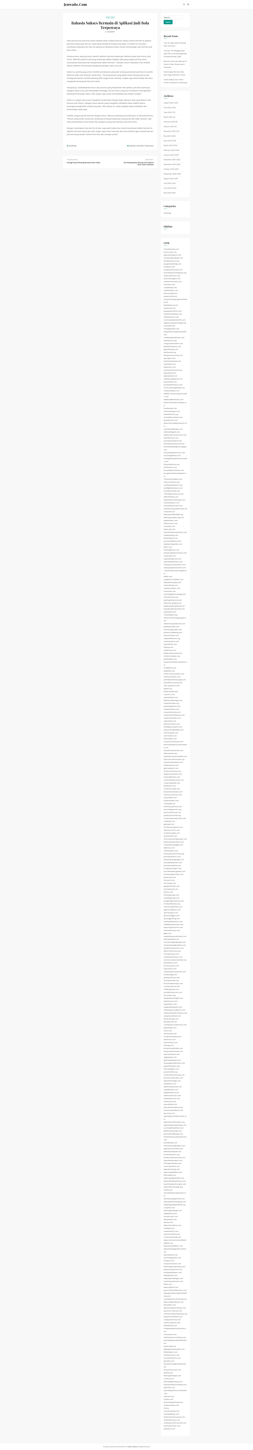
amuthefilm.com (170, 797)
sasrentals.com (170, 591)
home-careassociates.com (174, 674)
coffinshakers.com (171, 851)
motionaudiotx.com (171, 1405)
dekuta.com (168, 1222)
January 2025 (169, 155)
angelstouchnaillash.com (173, 579)
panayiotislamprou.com (173, 385)
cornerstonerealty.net (172, 1237)
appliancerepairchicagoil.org (175, 323)
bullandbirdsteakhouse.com (175, 1181)
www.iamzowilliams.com (173, 1246)
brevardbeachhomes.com (174, 470)
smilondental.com (171, 585)
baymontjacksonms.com (173, 927)
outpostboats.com (171, 697)
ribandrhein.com (170, 644)
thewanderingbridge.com (174, 859)
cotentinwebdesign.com (173, 429)
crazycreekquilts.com (172, 783)
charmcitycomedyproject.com (175, 839)
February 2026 (169, 122)
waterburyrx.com (170, 1001)
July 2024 (167, 183)
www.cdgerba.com (171, 1287)
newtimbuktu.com (171, 290)
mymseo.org (169, 1396)
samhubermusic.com (172, 1426)
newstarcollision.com (172, 588)
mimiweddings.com (171, 1414)
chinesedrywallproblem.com (175, 945)
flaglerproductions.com (173, 774)
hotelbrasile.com (170, 408)
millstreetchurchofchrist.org (175, 1337)
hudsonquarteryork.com (173, 1281)
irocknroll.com (169, 511)
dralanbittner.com (171, 538)
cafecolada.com (170, 721)
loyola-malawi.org (171, 691)
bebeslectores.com (171, 438)
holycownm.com (170, 969)
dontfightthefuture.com (173, 488)
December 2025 (170, 131)
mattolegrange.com (171, 898)
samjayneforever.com (172, 1319)
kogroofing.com (170, 373)
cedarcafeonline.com (172, 275)
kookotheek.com (170, 382)
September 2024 (170, 174)
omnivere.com (169, 284)
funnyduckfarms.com (172, 1358)
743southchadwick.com (173, 479)
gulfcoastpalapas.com (172, 1060)
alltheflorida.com (170, 1325)
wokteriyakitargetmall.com (174, 606)
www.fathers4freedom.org (174, 1122)
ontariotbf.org (169, 326)
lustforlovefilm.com (171, 800)
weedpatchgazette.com (173, 544)
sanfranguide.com (171, 733)
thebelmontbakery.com (173, 314)
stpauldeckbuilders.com (173, 1160)
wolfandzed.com (170, 1219)
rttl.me (166, 1408)
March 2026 (168, 117)
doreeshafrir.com (170, 836)
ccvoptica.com (169, 1207)
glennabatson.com (171, 768)
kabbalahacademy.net (172, 582)
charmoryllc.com (170, 736)
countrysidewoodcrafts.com (175, 320)
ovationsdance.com (171, 641)
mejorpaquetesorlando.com (175, 567)
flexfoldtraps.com (170, 1143)
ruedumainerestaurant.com (175, 818)
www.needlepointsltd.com (174, 1178)
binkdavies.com (170, 786)
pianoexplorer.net (171, 1255)
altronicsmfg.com (170, 293)
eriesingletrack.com (171, 550)
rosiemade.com (170, 556)
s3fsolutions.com (170, 467)
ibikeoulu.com (169, 848)
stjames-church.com (172, 830)
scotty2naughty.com (172, 833)
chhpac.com (168, 1399)
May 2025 (167, 136)
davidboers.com (170, 1084)
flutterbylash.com (171, 1352)
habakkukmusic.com (172, 1098)
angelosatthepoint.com (173, 1007)
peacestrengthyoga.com (173, 1134)
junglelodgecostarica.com (174, 901)
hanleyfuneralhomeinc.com (175, 564)
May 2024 (167, 193)
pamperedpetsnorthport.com (175, 553)
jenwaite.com (75, 4)
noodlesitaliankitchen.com (174, 337)
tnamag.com (169, 1045)
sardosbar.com (169, 526)
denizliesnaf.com (170, 1022)
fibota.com (168, 1284)
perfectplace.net (170, 659)
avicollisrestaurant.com (173, 992)
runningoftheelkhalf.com (174, 1128)
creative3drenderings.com (174, 1075)
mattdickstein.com (171, 1089)
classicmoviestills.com (172, 718)
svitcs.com (168, 1030)
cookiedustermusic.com (173, 957)
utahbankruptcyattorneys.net (175, 508)
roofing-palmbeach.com (173, 485)
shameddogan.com (171, 1069)
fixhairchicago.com (171, 1019)
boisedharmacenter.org (173, 682)
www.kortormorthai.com (173, 1148)
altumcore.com (170, 1039)
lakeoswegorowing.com (173, 1381)
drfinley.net (168, 1373)
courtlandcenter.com (172, 986)
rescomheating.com (171, 1411)
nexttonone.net (170, 1101)
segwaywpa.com (170, 1057)
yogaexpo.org (169, 671)
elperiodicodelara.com (172, 255)
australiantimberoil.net (173, 441)
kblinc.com (168, 547)
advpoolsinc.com (170, 1004)
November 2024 (170, 164)
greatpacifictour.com (172, 977)
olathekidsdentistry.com (173, 561)
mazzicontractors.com (172, 1263)
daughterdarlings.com (172, 264)
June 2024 (168, 188)
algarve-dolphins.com (172, 910)
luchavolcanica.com (171, 966)
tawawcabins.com (171, 520)
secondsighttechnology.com (175, 594)
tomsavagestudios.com (173, 629)
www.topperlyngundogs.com (175, 1125)
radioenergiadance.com (173, 379)
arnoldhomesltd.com (172, 491)
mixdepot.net (169, 1228)
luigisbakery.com (170, 1213)
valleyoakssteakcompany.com (175, 1013)
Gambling (72, 146)
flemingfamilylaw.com (172, 1375)
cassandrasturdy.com (172, 712)
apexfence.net (169, 1429)
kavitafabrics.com (170, 963)
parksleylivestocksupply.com (175, 679)
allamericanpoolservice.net (174, 623)
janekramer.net (170, 877)
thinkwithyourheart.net (173, 505)
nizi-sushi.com (169, 880)
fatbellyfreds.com (170, 1275)
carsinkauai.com (170, 1334)
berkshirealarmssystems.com (175, 532)
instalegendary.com (171, 329)
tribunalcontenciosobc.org (174, 759)
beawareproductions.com (174, 842)
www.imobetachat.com (173, 1086)
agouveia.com (169, 1387)
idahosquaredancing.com (174, 517)
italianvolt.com (169, 529)
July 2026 (167, 107)
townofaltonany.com (172, 930)
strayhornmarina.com (172, 771)
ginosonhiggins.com (172, 915)
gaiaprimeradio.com (172, 886)
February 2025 (169, 150)
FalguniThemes (144, 1447)
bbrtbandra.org (170, 352)
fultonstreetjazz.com (172, 411)
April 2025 (168, 141)
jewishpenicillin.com (171, 626)
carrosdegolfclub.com (172, 455)
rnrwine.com (169, 1378)
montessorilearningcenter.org (175, 1314)
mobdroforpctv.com (171, 709)
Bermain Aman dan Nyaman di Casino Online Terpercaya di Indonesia (175, 64)
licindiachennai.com (171, 261)
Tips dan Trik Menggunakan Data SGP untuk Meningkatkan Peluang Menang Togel (175, 54)
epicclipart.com (170, 358)
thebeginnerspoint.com (173, 727)
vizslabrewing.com (171, 535)
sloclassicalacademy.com (173, 762)
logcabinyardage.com (172, 1081)
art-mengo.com (170, 883)
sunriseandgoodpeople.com (175, 942)
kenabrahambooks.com (173, 792)
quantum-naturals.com (173, 1311)
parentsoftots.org (170, 1072)
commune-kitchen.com (173, 795)
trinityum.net (169, 1260)
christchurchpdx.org (172, 789)
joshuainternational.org (173, 1107)
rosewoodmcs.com (171, 1231)
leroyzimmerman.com (172, 1370)
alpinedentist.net (170, 376)
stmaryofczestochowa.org (174, 854)
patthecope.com (170, 1028)
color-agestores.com (172, 685)
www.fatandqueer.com (172, 1151)
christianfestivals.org (172, 904)
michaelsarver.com (171, 597)
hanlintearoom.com (171, 1355)
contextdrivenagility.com (173, 845)
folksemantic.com (171, 523)
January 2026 (169, 126)
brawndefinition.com (172, 777)
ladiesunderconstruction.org (175, 435)
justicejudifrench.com (172, 856)
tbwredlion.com (170, 1305)
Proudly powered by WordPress (114, 1447)
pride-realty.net (170, 1346)
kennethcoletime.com (172, 865)
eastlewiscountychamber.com (175, 756)
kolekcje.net (168, 647)
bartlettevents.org (171, 414)
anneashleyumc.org (172, 1154)
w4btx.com (168, 576)
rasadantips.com (170, 287)
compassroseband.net (172, 1036)
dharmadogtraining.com (173, 1402)
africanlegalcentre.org (172, 809)
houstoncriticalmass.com (173, 741)
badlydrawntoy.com (171, 1092)
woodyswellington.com (173, 1272)
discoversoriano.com (172, 724)
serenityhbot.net (170, 1104)
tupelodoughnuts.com (172, 559)
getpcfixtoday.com (171, 349)
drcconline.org (169, 995)
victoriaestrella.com (171, 980)
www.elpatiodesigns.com (173, 1278)
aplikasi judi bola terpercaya (141, 146)
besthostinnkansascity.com (174, 1417)
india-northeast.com (172, 482)
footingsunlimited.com (172, 1163)
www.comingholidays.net (173, 730)
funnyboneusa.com (171, 954)
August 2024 (169, 178)
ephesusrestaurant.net (173, 1269)
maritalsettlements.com (173, 921)
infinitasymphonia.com (173, 806)
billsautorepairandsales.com (175, 1308)
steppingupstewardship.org (174, 1204)
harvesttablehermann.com (174, 452)
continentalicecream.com (174, 780)
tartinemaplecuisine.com (173, 874)
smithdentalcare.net (172, 1420)
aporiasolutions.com (172, 1054)
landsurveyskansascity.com (174, 1157)
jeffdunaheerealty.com (173, 1131)
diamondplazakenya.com (174, 1302)
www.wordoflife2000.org (173, 514)
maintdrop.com (170, 364)
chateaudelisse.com (171, 390)
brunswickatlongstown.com (174, 871)
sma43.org (168, 1190)
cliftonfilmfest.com (171, 497)
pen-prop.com (169, 1113)
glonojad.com (169, 824)
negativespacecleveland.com (175, 936)
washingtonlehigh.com (173, 1210)
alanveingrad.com (171, 913)
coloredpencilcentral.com (174, 494)
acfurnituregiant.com (172, 278)
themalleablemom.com (173, 862)
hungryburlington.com (173, 868)
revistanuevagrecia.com (173, 827)
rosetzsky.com (169, 821)
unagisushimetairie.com (173, 343)
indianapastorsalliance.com (174, 1010)
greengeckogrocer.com (173, 600)
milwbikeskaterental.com (173, 924)
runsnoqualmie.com (172, 1166)
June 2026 (168, 112)
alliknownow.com (170, 753)
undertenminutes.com (173, 281)
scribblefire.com (170, 668)
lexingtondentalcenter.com (174, 609)
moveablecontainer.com (173, 417)
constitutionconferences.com (175, 1025)
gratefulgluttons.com (172, 706)
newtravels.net (170, 308)
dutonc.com (168, 892)
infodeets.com (169, 267)
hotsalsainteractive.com (173, 270)
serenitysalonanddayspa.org (175, 273)
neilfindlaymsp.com (171, 989)
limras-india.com (170, 252)
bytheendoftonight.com (173, 700)
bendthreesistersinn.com (174, 948)
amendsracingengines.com (174, 1145)
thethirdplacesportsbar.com (174, 1266)
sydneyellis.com (170, 612)
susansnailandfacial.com (173, 1110)
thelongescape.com (171, 895)
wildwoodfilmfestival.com (173, 399)
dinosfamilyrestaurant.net (174, 444)
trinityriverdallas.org (172, 656)
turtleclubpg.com (170, 974)
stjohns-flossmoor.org (172, 951)
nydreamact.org (170, 340)
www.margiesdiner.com (173, 1172)
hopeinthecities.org (171, 703)
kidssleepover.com (171, 305)
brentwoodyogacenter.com (174, 1199)
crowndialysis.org (170, 615)
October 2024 (169, 169)
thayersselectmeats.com (173, 1051)
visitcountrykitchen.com (173, 907)
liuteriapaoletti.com (171, 939)
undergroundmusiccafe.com (175, 1423)
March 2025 (168, 145)
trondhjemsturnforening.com (175, 1299)
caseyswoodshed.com (172, 1016)
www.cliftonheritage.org (173, 1187)
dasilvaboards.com (171, 765)
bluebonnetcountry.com (173, 355)
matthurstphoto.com (172, 1322)
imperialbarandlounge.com (174, 500)
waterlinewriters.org (172, 1066)
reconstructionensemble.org (175, 960)
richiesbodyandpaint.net (173, 258)
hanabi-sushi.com (171, 1216)
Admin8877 (111, 32)
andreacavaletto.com (172, 677)
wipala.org (168, 688)
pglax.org (167, 933)
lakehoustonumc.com (172, 1095)
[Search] (188, 4)
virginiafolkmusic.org (172, 638)
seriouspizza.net (170, 1033)
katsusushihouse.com (172, 812)
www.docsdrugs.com (172, 1169)
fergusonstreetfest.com (173, 1316)
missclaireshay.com (171, 249)
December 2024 (170, 160)
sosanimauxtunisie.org (173, 370)
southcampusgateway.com (174, 388)
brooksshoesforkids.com (173, 1048)
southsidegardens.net (172, 1257)
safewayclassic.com (171, 317)
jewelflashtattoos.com (172, 346)
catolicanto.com (170, 650)
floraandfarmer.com (171, 464)
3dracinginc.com (170, 738)
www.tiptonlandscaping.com (175, 1201)
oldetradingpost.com (172, 432)
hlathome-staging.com (173, 603)
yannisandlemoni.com (172, 541)
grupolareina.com (171, 420)
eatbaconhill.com (170, 296)
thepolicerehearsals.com (173, 750)
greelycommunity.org (172, 815)
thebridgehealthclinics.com (174, 1063)
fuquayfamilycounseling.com (175, 1384)
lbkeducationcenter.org (173, 653)
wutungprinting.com (172, 918)
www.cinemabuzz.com (172, 1225)
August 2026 (169, 103)
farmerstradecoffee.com (173, 1078)
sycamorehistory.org (172, 1234)
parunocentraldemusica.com (175, 1290)
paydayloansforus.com (173, 311)
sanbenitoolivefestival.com (174, 715)
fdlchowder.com (170, 1175)
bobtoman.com (170, 367)
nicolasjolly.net (169, 803)
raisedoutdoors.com (171, 503)
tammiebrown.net (171, 889)
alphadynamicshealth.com (174, 1349)
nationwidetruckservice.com (175, 971)
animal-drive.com (170, 1042)
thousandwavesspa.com (173, 983)
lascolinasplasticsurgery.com (175, 1184)
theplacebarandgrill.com (173, 998)
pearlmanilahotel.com (172, 361)
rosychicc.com (169, 694)
